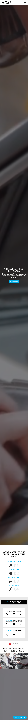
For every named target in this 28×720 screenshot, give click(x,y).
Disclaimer (25, 642)
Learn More (14, 281)
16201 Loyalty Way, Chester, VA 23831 (14, 611)
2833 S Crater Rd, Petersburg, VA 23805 (14, 621)
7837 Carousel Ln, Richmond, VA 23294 (14, 631)
